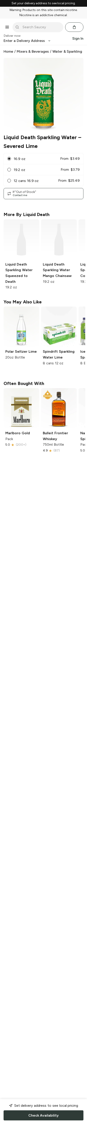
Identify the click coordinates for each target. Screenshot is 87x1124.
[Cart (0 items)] (74, 27)
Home (8, 51)
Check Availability (43, 1115)
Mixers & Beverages (33, 51)
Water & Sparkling (67, 51)
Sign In (77, 38)
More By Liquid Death (27, 214)
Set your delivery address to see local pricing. (44, 3)
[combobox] (41, 27)
